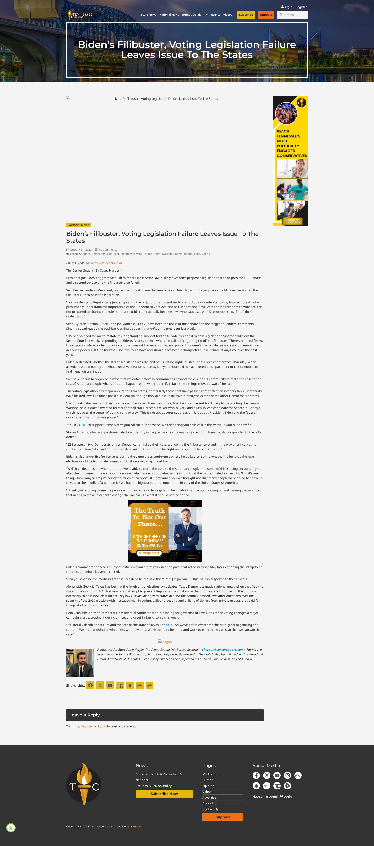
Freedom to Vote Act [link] (134, 254)
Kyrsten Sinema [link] (172, 254)
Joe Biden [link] (154, 254)
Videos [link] (227, 14)
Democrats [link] (99, 254)
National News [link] (169, 14)
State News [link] (148, 14)
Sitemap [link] (136, 826)
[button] (90, 685)
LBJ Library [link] (92, 263)
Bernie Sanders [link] (80, 254)
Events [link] (215, 14)
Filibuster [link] (113, 254)
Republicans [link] (192, 254)
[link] (11, 827)
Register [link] (87, 726)
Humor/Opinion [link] (192, 14)
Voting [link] (206, 254)
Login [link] (102, 726)
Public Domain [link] (112, 263)
